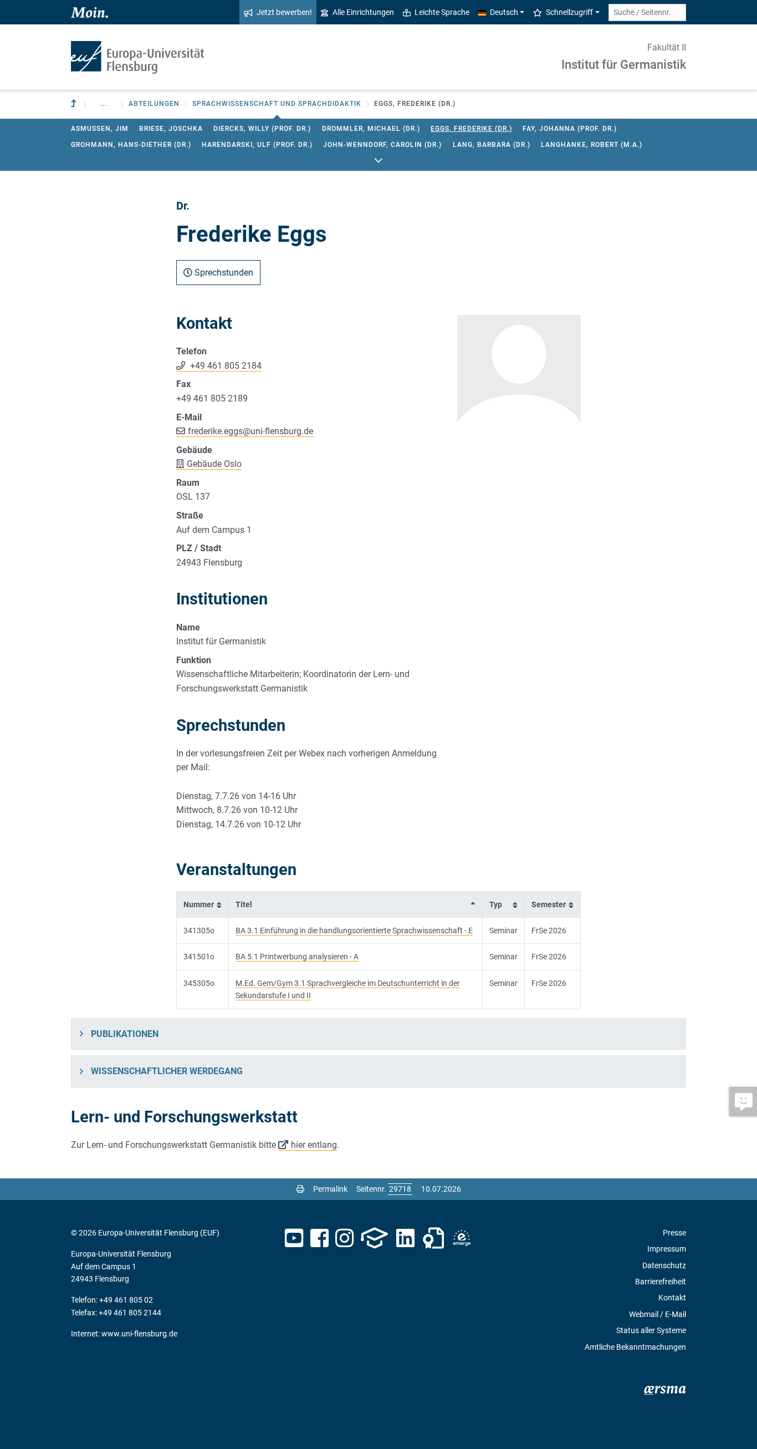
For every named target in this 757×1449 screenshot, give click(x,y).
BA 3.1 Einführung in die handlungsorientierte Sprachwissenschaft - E (354, 930)
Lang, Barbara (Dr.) (491, 145)
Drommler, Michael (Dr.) (371, 129)
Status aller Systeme (651, 1330)
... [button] (103, 104)
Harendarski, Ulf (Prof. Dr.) (257, 145)
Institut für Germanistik (623, 65)
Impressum (666, 1248)
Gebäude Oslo (214, 464)
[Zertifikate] (433, 1238)
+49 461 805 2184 (225, 365)
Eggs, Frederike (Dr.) (471, 129)
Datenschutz (664, 1265)
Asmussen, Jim (100, 129)
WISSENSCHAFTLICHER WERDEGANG (167, 1071)
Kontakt (672, 1297)
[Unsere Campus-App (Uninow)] (374, 1238)
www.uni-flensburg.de (139, 1333)
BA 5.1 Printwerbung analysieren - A (297, 956)
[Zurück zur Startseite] (137, 57)
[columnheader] (203, 904)
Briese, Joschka (171, 129)
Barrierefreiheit (660, 1281)
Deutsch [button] (504, 12)
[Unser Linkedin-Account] (405, 1238)
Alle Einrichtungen (363, 12)
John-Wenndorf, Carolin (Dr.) (382, 145)
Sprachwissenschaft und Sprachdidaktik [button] (276, 104)
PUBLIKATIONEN (124, 1034)
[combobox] (647, 12)
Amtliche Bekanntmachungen (635, 1347)
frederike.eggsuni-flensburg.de (250, 431)
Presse (674, 1232)
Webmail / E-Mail (657, 1314)
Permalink (330, 1188)
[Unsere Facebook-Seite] (319, 1238)
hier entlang (314, 1145)
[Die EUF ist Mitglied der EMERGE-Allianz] (461, 1238)
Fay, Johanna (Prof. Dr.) (570, 129)
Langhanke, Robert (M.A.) (591, 145)
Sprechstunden (222, 272)
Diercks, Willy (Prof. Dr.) (262, 129)
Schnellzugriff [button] (569, 12)
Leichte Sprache (442, 12)
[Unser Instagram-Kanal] (344, 1238)
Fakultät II (666, 47)
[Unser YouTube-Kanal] (294, 1238)
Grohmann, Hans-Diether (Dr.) (131, 145)
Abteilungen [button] (154, 104)
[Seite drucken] (300, 1188)
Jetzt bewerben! (284, 12)
